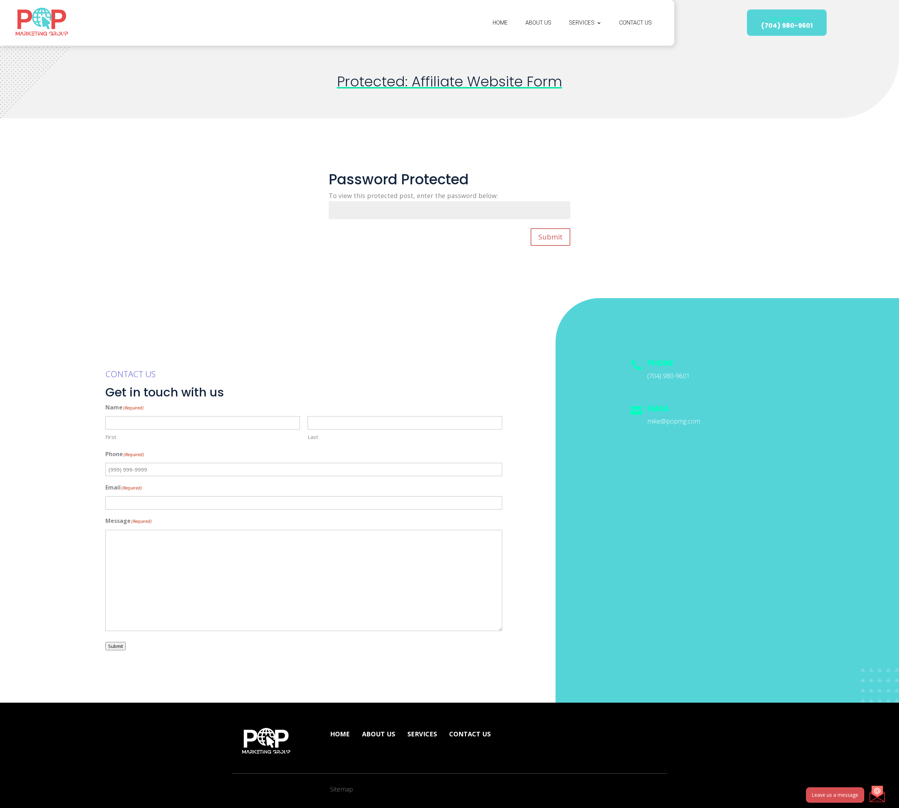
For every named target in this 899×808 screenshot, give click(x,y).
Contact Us (635, 22)
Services (582, 22)
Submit (550, 237)
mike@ (673, 421)
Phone (660, 363)
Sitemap (341, 789)
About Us (538, 22)
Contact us (470, 734)
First (110, 436)
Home (500, 22)
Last (313, 436)
